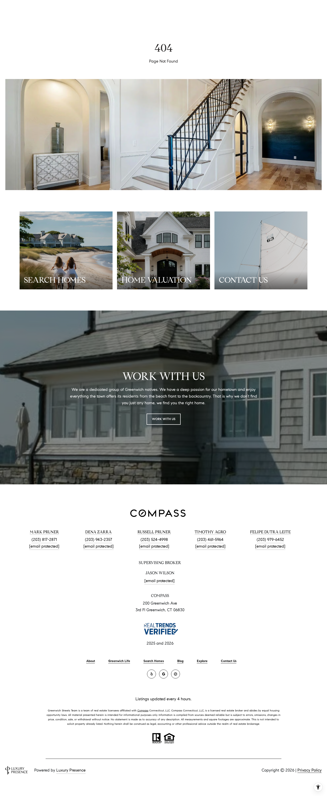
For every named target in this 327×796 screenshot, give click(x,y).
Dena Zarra (98, 532)
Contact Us (228, 661)
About (90, 661)
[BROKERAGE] (175, 674)
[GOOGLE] (163, 674)
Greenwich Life (119, 661)
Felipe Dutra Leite (270, 532)
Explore (202, 661)
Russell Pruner (154, 532)
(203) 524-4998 (154, 539)
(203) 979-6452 (270, 539)
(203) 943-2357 (98, 539)
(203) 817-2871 (44, 539)
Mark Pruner (44, 532)
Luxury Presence (71, 770)
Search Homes (153, 661)
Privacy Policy (309, 770)
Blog (180, 661)
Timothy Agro (210, 532)
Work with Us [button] (163, 419)
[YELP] (151, 674)
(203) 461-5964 (210, 539)
